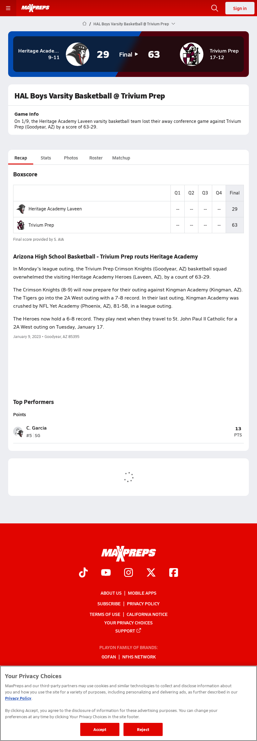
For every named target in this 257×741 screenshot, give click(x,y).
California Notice (147, 614)
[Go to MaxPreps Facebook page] (174, 573)
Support (125, 631)
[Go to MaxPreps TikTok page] (83, 573)
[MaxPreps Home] (35, 8)
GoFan (109, 656)
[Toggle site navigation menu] (8, 8)
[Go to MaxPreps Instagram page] (128, 573)
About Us (111, 593)
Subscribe (109, 603)
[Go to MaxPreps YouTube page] (106, 573)
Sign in (240, 8)
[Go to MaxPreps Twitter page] (151, 573)
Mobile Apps (142, 593)
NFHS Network (139, 656)
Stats (46, 157)
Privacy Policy (143, 603)
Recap (20, 157)
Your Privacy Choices (128, 622)
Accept (100, 729)
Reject (143, 729)
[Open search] (215, 8)
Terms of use (105, 614)
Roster (95, 157)
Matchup (121, 157)
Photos (71, 157)
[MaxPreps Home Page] (84, 24)
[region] (128, 703)
